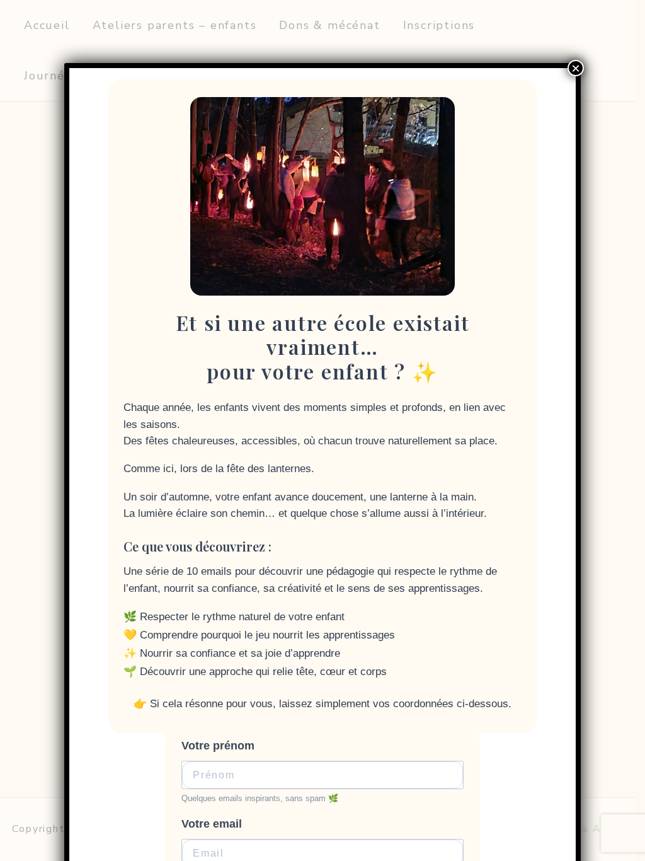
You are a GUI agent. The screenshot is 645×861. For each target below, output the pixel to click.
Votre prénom (217, 745)
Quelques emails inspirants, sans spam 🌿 (259, 798)
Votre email (211, 824)
